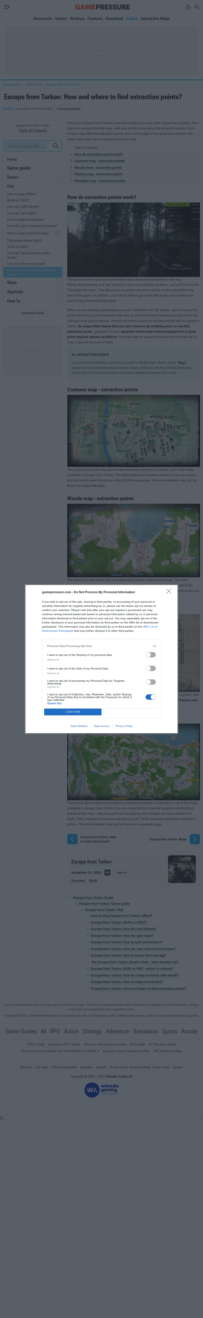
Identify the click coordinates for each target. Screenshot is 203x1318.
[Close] (170, 592)
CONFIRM (73, 711)
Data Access (101, 726)
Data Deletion (79, 726)
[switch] (151, 654)
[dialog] (101, 659)
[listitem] (101, 646)
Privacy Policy (124, 726)
